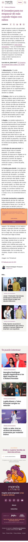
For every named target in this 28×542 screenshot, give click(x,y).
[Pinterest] (14, 500)
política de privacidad (14, 461)
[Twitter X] (10, 500)
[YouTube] (22, 500)
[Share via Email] (23, 24)
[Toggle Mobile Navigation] (3, 2)
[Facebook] (5, 500)
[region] (14, 217)
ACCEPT (14, 221)
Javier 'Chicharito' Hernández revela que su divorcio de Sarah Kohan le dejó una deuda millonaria (13, 298)
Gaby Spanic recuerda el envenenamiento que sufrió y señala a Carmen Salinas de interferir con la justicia (13, 326)
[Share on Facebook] (10, 24)
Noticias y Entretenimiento (9, 293)
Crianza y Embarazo (10, 7)
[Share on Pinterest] (20, 24)
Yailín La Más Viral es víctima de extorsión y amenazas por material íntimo (13, 431)
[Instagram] (18, 500)
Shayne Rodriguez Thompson (14, 267)
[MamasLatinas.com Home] (8, 2)
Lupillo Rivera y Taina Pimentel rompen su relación (12, 403)
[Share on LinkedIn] (17, 24)
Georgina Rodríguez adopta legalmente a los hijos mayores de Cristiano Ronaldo (13, 375)
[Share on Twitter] (14, 24)
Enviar (23, 456)
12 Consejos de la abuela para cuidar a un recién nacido (13, 64)
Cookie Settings (14, 218)
